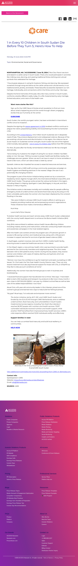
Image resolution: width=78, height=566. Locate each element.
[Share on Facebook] (60, 18)
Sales (43, 540)
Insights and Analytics (48, 437)
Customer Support (47, 543)
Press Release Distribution (50, 422)
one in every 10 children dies (40, 144)
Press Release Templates (49, 491)
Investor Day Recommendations (16, 505)
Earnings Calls (11, 458)
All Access (45, 450)
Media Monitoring (47, 429)
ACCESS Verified (47, 439)
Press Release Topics (13, 491)
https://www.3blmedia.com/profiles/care (29, 380)
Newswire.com (11, 538)
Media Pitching (46, 427)
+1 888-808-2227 (47, 538)
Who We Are (45, 517)
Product (9, 517)
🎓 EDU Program (47, 495)
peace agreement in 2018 (35, 126)
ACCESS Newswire (12, 535)
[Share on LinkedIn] (70, 18)
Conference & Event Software (50, 453)
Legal (8, 427)
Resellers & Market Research (15, 429)
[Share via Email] (74, 18)
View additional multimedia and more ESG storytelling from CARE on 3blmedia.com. (39, 372)
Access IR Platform (12, 450)
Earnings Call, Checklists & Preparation (18, 500)
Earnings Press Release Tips (15, 503)
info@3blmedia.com (19, 382)
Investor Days (11, 463)
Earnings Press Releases (14, 460)
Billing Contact (46, 548)
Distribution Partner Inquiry (50, 550)
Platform (9, 519)
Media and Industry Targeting (50, 432)
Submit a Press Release (14, 479)
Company (9, 522)
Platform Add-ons (47, 479)
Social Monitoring (47, 434)
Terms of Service (48, 558)
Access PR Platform (48, 419)
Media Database (47, 424)
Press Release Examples (49, 493)
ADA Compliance (12, 455)
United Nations (26, 135)
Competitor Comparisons (14, 495)
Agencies (9, 424)
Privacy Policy (59, 558)
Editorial (44, 545)
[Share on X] (65, 18)
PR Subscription (11, 477)
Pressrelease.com (12, 540)
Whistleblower (11, 465)
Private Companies (12, 422)
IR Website (10, 453)
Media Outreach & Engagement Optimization (20, 493)
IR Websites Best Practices (15, 498)
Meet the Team (46, 519)
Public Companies (12, 419)
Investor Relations (47, 522)
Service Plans (46, 477)
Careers (44, 524)
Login (43, 535)
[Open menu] (74, 3)
